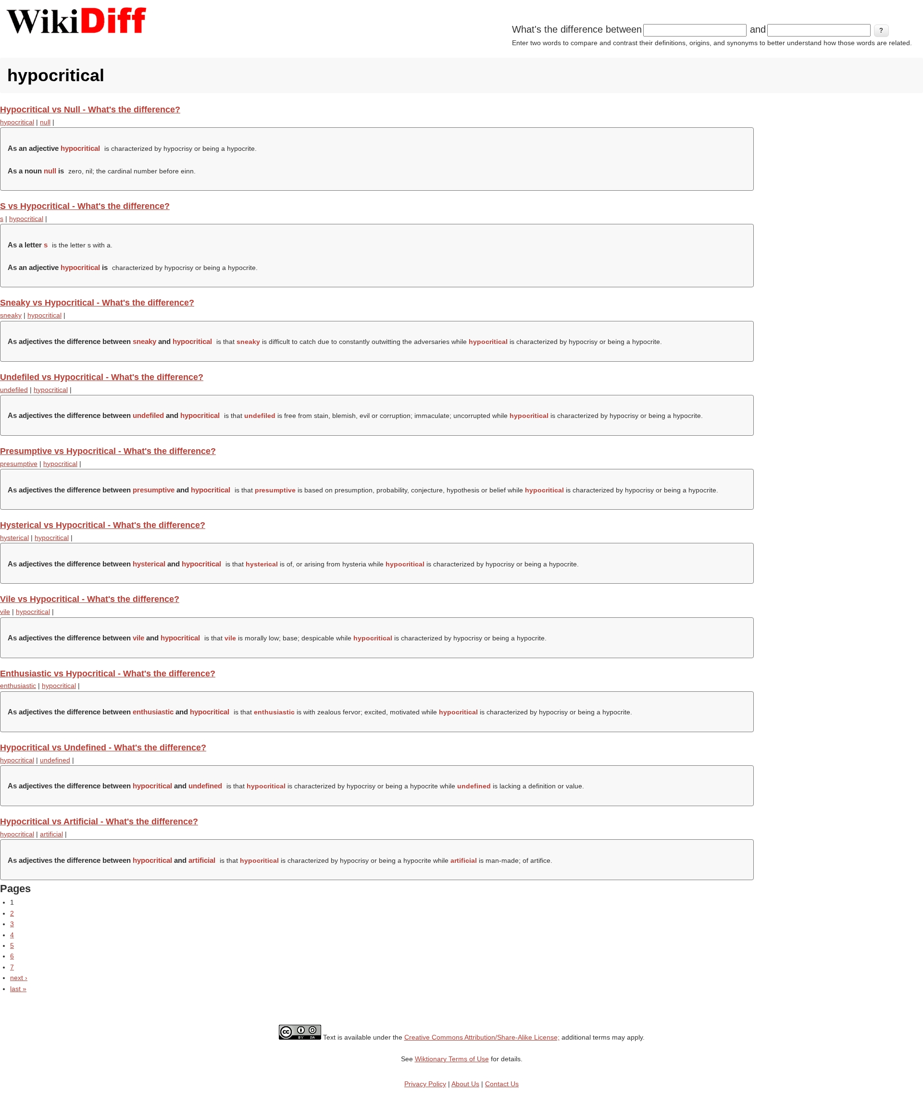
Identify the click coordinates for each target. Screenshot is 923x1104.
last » (18, 989)
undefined (55, 760)
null (45, 122)
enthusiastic (18, 685)
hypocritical (17, 122)
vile (5, 611)
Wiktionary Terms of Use (452, 1059)
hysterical (14, 537)
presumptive (18, 463)
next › (18, 977)
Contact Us (502, 1084)
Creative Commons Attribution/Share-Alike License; (482, 1037)
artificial (51, 834)
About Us (465, 1084)
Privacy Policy (425, 1084)
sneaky (11, 315)
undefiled (14, 389)
